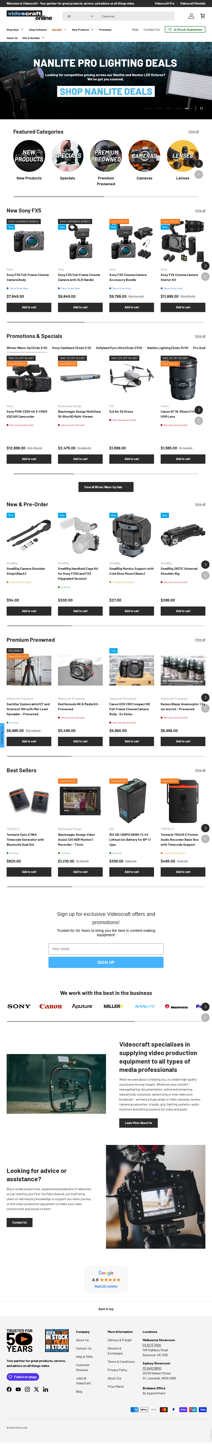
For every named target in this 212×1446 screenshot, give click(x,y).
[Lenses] (183, 156)
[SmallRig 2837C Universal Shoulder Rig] (183, 535)
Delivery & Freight (120, 1340)
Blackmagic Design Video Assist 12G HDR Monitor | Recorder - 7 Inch (76, 839)
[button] (202, 16)
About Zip (114, 1378)
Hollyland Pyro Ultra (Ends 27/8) (119, 348)
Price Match (116, 1386)
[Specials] (68, 156)
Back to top (106, 1309)
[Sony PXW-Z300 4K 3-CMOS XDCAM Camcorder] (29, 378)
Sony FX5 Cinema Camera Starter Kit (179, 277)
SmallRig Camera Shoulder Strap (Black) (26, 570)
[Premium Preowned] (106, 156)
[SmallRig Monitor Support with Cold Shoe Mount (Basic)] (131, 535)
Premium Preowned (106, 181)
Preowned (105, 29)
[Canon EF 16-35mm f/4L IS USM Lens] (183, 378)
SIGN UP (106, 962)
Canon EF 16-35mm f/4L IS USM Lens (180, 413)
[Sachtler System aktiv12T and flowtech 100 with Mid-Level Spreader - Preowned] (29, 670)
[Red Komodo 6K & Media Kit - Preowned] (80, 670)
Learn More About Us (138, 1123)
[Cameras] (144, 156)
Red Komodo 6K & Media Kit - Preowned (79, 706)
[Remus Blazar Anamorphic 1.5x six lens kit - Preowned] (183, 670)
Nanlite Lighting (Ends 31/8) (167, 348)
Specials (67, 178)
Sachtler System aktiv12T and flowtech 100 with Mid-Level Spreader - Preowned (28, 709)
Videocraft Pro (165, 3)
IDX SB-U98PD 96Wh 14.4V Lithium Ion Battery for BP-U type (130, 839)
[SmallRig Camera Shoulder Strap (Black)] (29, 535)
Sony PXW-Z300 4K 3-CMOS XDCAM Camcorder (27, 413)
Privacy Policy (117, 1370)
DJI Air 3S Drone (121, 411)
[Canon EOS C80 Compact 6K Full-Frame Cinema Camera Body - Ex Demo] (131, 670)
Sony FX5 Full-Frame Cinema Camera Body (28, 277)
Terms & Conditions (121, 1361)
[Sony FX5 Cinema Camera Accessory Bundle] (131, 241)
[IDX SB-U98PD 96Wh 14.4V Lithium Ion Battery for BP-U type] (131, 801)
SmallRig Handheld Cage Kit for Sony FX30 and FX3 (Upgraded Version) (78, 573)
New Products (29, 178)
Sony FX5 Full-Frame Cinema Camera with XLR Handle (79, 277)
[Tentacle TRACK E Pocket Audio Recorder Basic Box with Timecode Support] (183, 801)
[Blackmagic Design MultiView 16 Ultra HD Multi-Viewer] (80, 378)
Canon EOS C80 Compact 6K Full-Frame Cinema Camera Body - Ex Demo (129, 709)
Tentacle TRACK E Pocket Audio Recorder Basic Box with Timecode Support (180, 839)
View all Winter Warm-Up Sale (103, 487)
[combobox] (118, 16)
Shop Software (38, 29)
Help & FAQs (84, 1356)
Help (135, 29)
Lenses (182, 178)
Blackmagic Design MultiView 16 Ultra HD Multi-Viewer (79, 413)
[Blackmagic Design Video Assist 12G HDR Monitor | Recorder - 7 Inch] (80, 801)
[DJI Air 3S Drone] (131, 378)
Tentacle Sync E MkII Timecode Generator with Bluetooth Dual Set (25, 839)
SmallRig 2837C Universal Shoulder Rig (179, 570)
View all (193, 131)
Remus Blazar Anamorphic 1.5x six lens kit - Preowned (183, 706)
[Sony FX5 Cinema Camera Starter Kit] (183, 241)
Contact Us (152, 29)
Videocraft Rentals (192, 3)
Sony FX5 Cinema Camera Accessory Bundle (128, 277)
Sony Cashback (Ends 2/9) (71, 348)
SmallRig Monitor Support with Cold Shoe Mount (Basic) (131, 570)
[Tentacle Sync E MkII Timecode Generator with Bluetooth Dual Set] (29, 801)
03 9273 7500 (152, 1345)
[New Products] (29, 156)
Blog (79, 1391)
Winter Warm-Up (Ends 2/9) (27, 348)
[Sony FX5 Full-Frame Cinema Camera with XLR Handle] (80, 241)
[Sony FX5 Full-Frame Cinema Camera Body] (29, 241)
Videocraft (21, 1427)
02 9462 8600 (152, 1368)
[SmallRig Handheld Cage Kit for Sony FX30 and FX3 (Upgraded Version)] (80, 535)
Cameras (144, 178)
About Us (12, 38)
